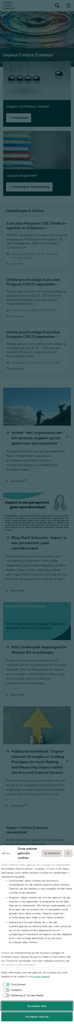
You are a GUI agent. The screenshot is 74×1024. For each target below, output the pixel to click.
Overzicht (54, 853)
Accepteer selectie (37, 1016)
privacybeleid (42, 976)
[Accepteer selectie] (68, 853)
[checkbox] (13, 985)
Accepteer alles (37, 1006)
